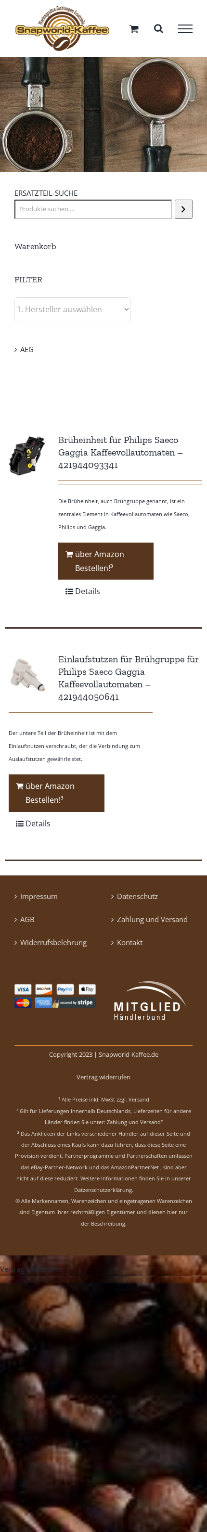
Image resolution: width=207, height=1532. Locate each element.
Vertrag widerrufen (103, 1080)
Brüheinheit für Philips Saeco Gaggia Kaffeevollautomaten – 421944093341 (120, 455)
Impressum (39, 899)
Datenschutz (137, 899)
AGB (27, 922)
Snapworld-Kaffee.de (128, 1057)
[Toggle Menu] (185, 30)
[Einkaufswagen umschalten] (134, 30)
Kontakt (129, 945)
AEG (27, 352)
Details (87, 595)
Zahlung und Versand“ (135, 1125)
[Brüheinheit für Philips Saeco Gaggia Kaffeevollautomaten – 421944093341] (27, 459)
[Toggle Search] (158, 30)
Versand (139, 1103)
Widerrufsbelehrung (53, 945)
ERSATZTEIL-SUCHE (46, 196)
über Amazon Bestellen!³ (99, 564)
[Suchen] (184, 212)
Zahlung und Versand (152, 922)
